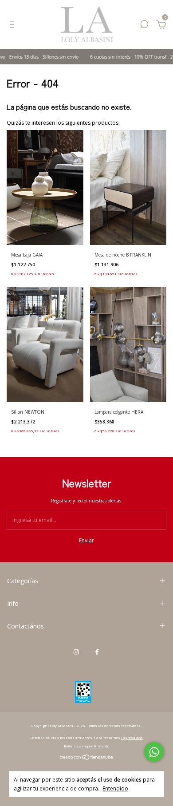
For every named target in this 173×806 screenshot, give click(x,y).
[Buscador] (144, 26)
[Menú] (13, 26)
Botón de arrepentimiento (86, 745)
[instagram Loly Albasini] (76, 652)
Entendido (115, 788)
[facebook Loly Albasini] (97, 652)
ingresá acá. (132, 737)
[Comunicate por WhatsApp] (154, 752)
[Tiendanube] (86, 758)
